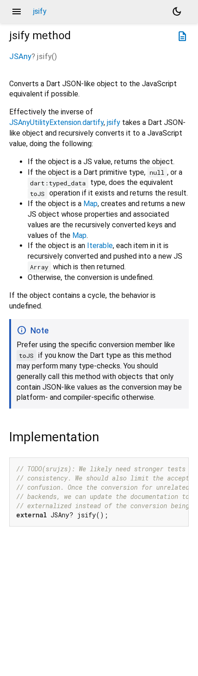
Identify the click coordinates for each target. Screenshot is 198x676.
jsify (113, 122)
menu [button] (16, 11)
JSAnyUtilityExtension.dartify (56, 122)
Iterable (100, 245)
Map (90, 203)
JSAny (20, 56)
